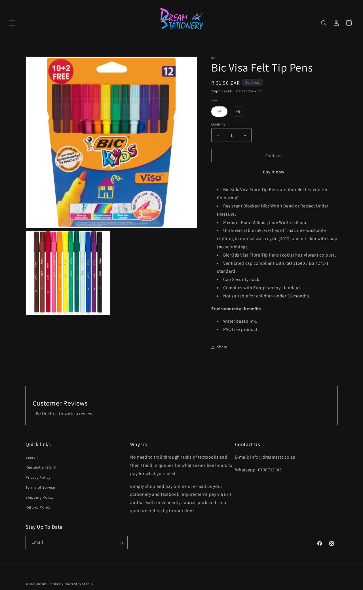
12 (222, 113)
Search (32, 457)
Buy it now (273, 172)
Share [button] (222, 346)
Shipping (218, 91)
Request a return (41, 467)
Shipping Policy (40, 497)
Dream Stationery (50, 584)
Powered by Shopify (79, 584)
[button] (12, 23)
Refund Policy (38, 507)
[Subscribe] (121, 542)
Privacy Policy (38, 477)
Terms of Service (40, 487)
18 (241, 113)
